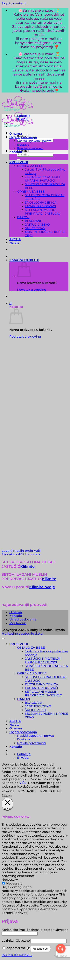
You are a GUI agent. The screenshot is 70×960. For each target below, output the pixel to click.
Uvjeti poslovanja (23, 137)
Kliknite (27, 566)
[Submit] (18, 159)
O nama (15, 133)
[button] (24, 260)
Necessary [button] (10, 879)
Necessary (14, 883)
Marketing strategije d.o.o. (22, 633)
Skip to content (14, 3)
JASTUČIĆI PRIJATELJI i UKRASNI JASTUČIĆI (42, 178)
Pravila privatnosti (30, 148)
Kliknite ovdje (42, 587)
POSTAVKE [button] (26, 791)
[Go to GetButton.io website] (60, 956)
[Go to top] (3, 638)
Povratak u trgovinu (31, 289)
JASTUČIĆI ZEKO (37, 224)
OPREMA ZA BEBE (31, 191)
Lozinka (16, 940)
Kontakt (15, 152)
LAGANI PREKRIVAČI (40, 206)
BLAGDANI (33, 221)
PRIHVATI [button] (47, 791)
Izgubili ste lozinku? (17, 955)
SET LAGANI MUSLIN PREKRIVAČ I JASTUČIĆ (42, 211)
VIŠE (22, 783)
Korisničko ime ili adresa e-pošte (35, 930)
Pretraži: (23, 151)
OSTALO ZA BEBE (30, 166)
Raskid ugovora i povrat (34, 141)
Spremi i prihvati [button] (15, 913)
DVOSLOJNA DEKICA (40, 202)
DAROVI (23, 217)
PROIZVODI (18, 162)
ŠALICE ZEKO (35, 228)
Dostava (23, 144)
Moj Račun (17, 623)
